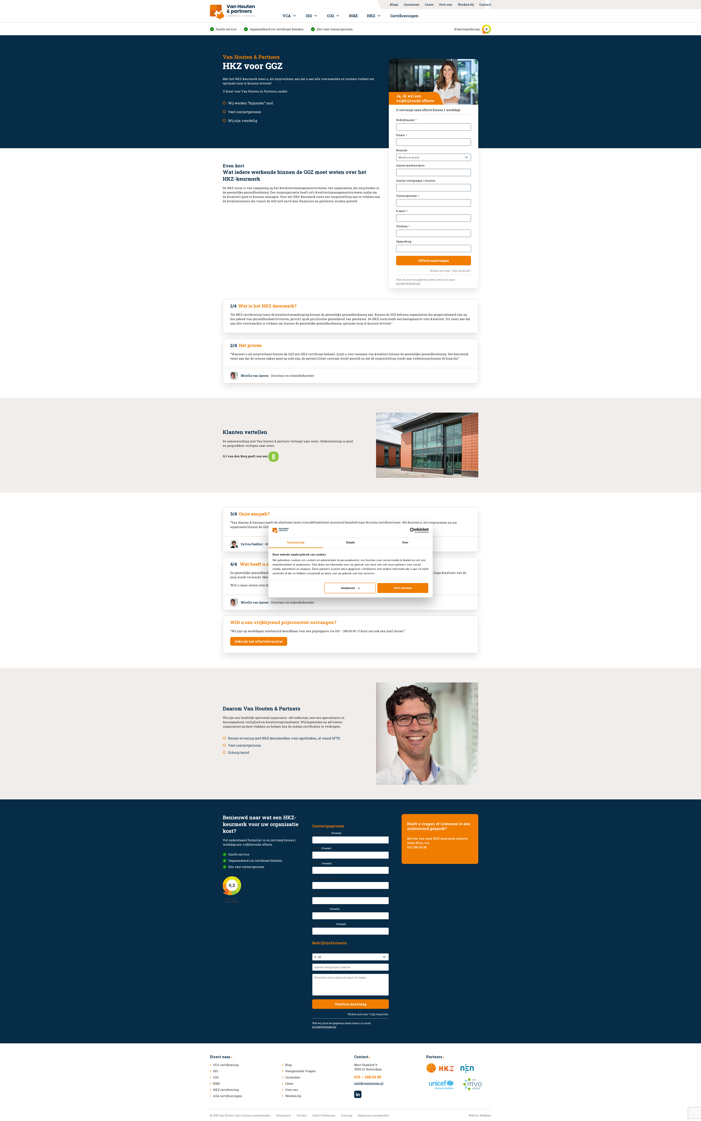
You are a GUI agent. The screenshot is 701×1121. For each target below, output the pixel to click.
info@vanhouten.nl (368, 1083)
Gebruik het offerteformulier (259, 641)
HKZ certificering (226, 1090)
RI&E (353, 15)
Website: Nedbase (479, 1115)
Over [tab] (405, 542)
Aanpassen (348, 587)
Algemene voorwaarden (373, 1115)
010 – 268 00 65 (367, 1077)
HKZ (371, 15)
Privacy (302, 1115)
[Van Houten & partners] (232, 12)
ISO (309, 15)
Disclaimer (283, 1115)
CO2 (330, 15)
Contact (485, 4)
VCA (287, 15)
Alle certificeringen (227, 1096)
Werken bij (466, 4)
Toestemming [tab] (295, 542)
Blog (288, 1065)
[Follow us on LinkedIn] (357, 1094)
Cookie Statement (324, 1115)
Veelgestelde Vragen (300, 1071)
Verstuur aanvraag (350, 1004)
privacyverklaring (408, 283)
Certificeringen (404, 15)
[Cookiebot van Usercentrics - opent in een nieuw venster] (413, 530)
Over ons (445, 4)
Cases (429, 4)
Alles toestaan (403, 587)
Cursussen (411, 4)
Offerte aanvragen (433, 260)
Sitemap (346, 1115)
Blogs (394, 4)
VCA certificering (226, 1065)
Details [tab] (350, 542)
